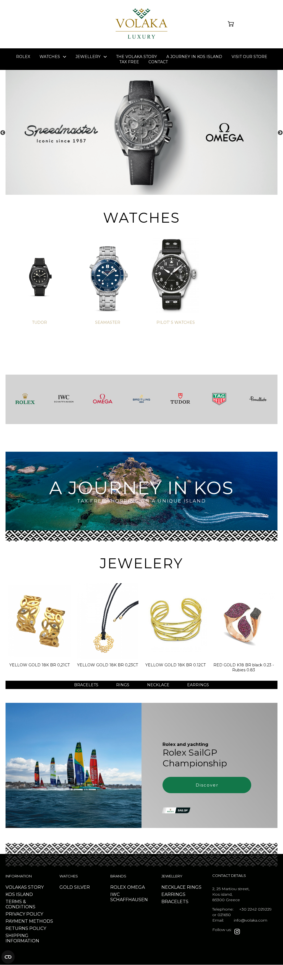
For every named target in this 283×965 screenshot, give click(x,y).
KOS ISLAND (19, 894)
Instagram (237, 931)
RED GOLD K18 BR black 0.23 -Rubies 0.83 (243, 667)
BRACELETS (86, 684)
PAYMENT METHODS (29, 921)
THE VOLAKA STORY (136, 56)
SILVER (82, 887)
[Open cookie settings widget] (8, 957)
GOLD (66, 887)
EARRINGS (198, 684)
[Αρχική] (141, 40)
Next (280, 133)
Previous (3, 133)
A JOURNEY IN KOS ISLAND (194, 56)
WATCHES (68, 876)
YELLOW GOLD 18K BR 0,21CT (39, 664)
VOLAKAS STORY (25, 887)
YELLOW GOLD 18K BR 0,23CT (107, 664)
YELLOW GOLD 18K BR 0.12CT (175, 664)
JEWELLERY (88, 56)
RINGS (122, 684)
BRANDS (118, 876)
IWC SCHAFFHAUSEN (129, 897)
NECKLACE (158, 684)
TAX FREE (129, 61)
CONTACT (158, 61)
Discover (207, 785)
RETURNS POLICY (26, 928)
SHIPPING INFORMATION (22, 938)
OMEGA (136, 887)
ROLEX (23, 56)
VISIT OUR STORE (249, 56)
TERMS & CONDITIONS (20, 904)
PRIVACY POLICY (24, 914)
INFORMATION (19, 876)
